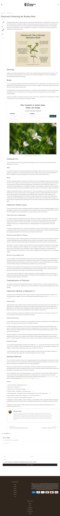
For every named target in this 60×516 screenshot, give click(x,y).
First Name (12, 113)
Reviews (30, 503)
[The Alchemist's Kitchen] (30, 4)
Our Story (15, 486)
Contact (30, 513)
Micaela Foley (4, 19)
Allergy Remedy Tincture (27, 378)
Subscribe (53, 116)
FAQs (30, 505)
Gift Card (15, 494)
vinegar (37, 344)
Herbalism (15, 490)
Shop (15, 484)
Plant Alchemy (36, 378)
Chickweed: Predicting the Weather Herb (18, 16)
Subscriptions (30, 507)
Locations (15, 492)
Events (15, 488)
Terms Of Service (30, 511)
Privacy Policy (30, 509)
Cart (15, 496)
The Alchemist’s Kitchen (51, 376)
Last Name (32, 113)
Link (28, 385)
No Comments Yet (7, 433)
